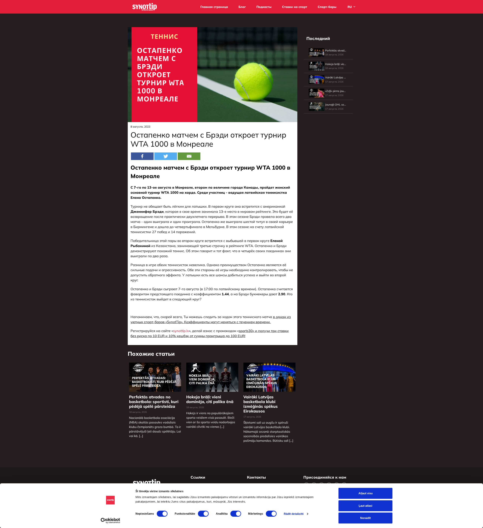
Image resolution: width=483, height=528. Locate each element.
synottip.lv (181, 331)
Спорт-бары (327, 7)
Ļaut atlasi (365, 505)
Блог (242, 7)
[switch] (203, 514)
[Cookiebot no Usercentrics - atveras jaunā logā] (110, 520)
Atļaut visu (365, 493)
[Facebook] (142, 156)
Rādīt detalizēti (294, 513)
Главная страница (214, 7)
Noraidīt (365, 518)
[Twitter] (165, 156)
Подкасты (263, 7)
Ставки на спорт (294, 7)
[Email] (189, 156)
